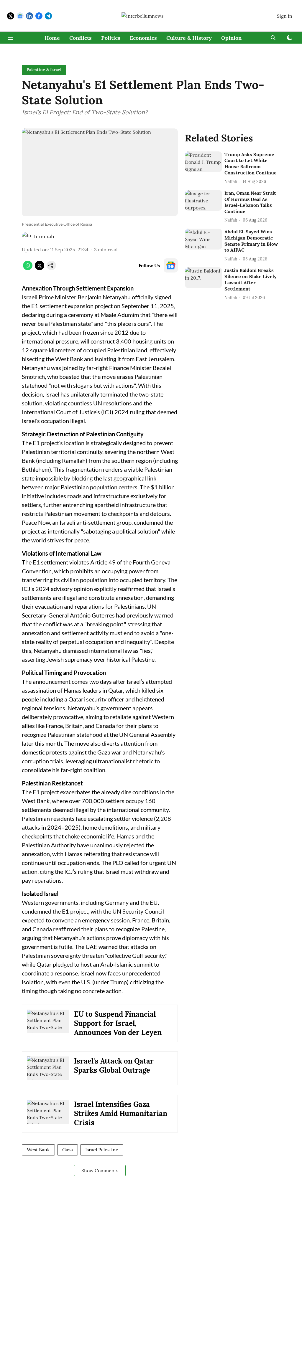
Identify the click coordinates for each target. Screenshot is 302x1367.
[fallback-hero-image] (203, 161)
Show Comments (99, 1170)
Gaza (67, 1150)
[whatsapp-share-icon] (27, 268)
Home (52, 37)
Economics (143, 37)
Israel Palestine (101, 1150)
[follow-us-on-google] (171, 265)
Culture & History (189, 37)
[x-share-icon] (39, 268)
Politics (110, 37)
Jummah (44, 236)
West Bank (38, 1150)
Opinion (231, 37)
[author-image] (26, 236)
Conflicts (80, 37)
